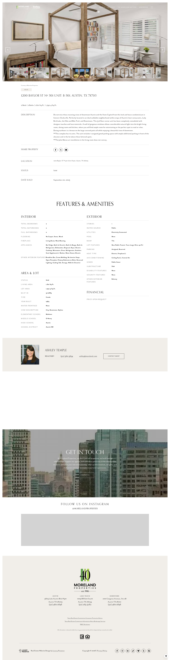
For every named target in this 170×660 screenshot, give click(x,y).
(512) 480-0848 (55, 604)
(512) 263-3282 (85, 604)
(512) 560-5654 (67, 356)
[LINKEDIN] (128, 651)
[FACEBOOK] (117, 651)
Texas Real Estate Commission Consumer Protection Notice (85, 618)
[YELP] (144, 651)
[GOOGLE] (149, 651)
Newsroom (143, 7)
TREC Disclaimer (85, 624)
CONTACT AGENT (114, 356)
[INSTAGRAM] (122, 651)
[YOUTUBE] (138, 651)
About (81, 7)
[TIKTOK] (133, 651)
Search (102, 7)
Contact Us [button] (85, 475)
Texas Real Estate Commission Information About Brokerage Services (85, 621)
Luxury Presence (59, 651)
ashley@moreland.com (88, 356)
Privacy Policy (102, 651)
